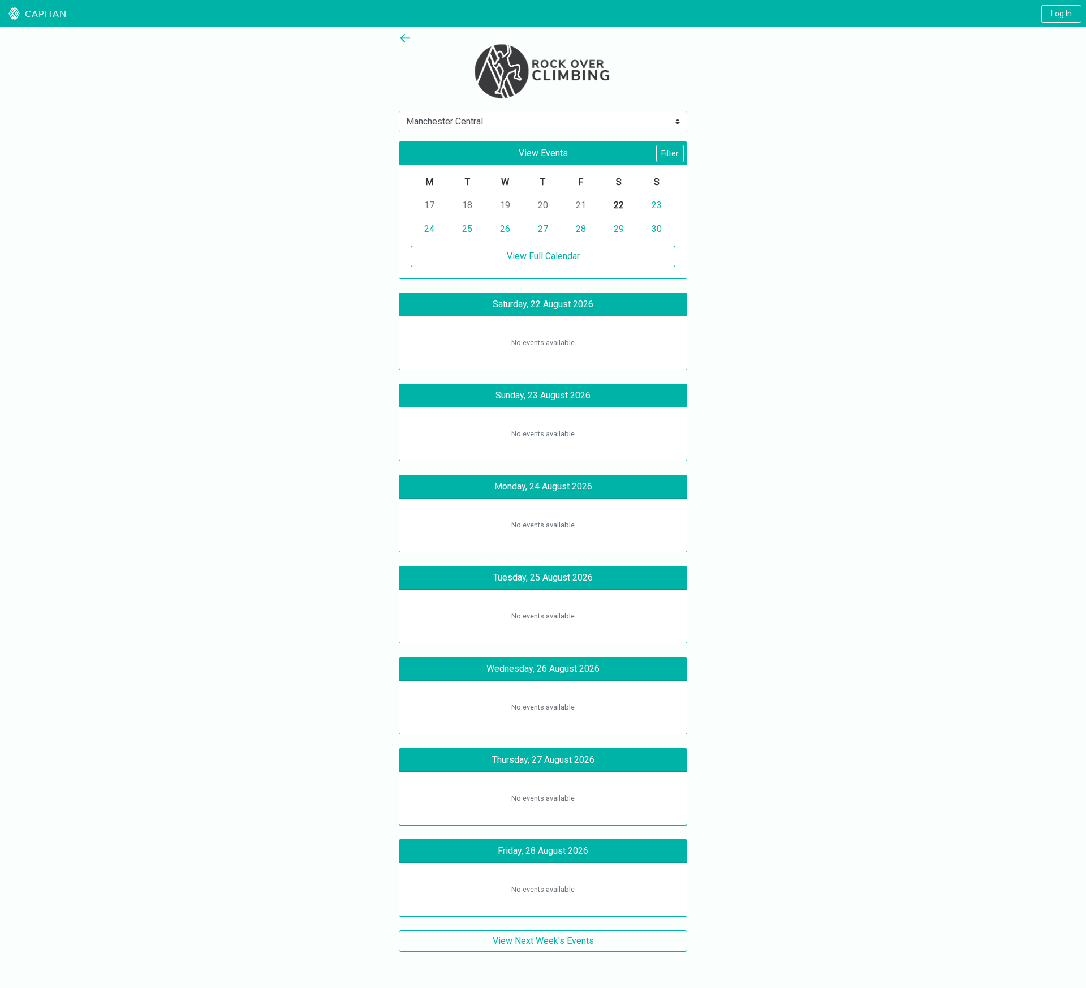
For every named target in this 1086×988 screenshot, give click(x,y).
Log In (1061, 13)
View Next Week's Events (543, 940)
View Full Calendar (543, 256)
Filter (670, 153)
